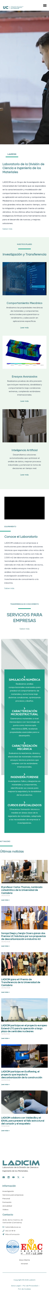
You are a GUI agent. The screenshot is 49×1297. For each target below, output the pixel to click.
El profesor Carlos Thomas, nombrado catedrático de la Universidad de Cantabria (21, 890)
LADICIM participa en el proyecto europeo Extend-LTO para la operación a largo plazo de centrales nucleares (24, 1028)
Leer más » (5, 900)
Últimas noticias (12, 851)
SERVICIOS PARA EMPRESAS (24, 618)
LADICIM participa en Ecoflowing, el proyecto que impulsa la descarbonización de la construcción (21, 1074)
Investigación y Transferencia (24, 254)
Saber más (7, 229)
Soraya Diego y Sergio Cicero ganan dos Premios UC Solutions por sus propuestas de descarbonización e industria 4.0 (23, 936)
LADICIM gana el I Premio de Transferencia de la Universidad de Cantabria (20, 982)
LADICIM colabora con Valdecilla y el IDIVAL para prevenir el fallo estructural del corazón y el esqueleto (22, 1120)
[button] (45, 5)
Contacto (8, 1214)
